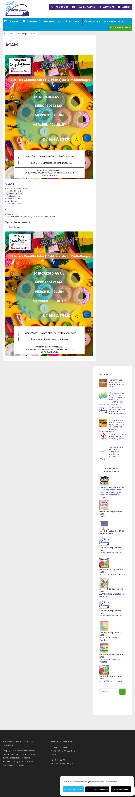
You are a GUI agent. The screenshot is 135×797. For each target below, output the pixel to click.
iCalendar (9, 201)
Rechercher (62, 7)
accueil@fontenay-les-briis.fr (68, 763)
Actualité (108, 7)
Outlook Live (15, 203)
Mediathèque (23, 33)
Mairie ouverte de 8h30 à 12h (110, 553)
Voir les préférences (120, 789)
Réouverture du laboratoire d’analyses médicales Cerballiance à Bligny (111, 453)
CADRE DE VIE (54, 21)
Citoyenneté (33, 21)
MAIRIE (15, 21)
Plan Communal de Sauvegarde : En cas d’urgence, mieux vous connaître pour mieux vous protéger (112, 398)
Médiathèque (11, 214)
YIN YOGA (104, 516)
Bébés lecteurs (106, 533)
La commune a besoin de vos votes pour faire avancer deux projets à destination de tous (111, 425)
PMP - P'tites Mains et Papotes (109, 638)
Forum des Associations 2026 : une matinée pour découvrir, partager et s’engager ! (110, 493)
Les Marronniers (122, 28)
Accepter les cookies (73, 789)
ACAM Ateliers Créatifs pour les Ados (112, 595)
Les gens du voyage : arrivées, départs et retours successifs (117, 410)
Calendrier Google (13, 198)
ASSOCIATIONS (115, 21)
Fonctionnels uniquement (97, 789)
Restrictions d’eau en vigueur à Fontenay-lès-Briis (117, 436)
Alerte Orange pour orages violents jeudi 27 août (116, 383)
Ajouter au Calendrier (14, 194)
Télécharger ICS (12, 196)
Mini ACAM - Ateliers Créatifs (112, 574)
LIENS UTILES (93, 21)
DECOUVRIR (73, 21)
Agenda (126, 7)
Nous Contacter (86, 7)
